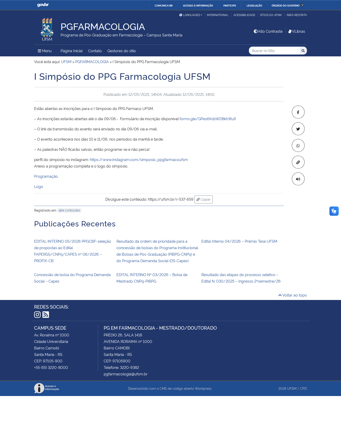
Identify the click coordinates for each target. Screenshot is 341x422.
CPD (303, 388)
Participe (229, 5)
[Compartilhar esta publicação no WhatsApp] (298, 145)
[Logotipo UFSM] (47, 28)
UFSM (291, 388)
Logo (38, 186)
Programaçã (45, 176)
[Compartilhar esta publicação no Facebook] (298, 112)
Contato (95, 50)
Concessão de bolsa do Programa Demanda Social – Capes (72, 277)
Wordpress (203, 388)
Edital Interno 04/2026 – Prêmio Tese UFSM (239, 241)
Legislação (254, 5)
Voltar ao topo (294, 294)
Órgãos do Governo (285, 5)
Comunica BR (164, 5)
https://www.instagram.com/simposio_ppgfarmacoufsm (139, 159)
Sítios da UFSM (271, 15)
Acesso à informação (198, 5)
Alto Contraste (270, 31)
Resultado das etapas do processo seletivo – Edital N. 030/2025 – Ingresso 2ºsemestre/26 (241, 277)
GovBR (43, 5)
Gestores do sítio (121, 50)
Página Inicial (72, 50)
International (217, 15)
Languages (191, 15)
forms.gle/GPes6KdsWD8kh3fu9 (208, 118)
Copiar (206, 199)
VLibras (298, 31)
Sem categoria (69, 210)
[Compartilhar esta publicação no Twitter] (298, 128)
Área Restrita (296, 15)
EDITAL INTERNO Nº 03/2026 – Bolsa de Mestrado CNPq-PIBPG (151, 277)
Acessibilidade (244, 15)
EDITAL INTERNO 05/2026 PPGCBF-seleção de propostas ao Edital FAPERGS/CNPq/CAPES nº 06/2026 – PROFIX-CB (72, 250)
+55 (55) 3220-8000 (51, 367)
